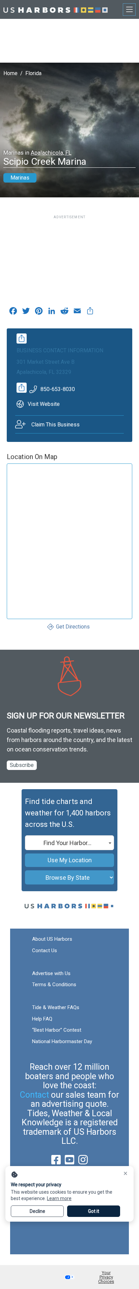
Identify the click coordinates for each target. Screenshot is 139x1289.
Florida (33, 73)
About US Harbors (52, 939)
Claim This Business (55, 424)
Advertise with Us (51, 973)
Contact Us (44, 950)
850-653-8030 (57, 389)
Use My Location (70, 860)
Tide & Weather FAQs (55, 1007)
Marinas (19, 177)
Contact (34, 1095)
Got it (93, 1211)
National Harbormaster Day (62, 1041)
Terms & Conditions (54, 984)
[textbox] (69, 843)
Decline (37, 1211)
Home (10, 73)
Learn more (59, 1198)
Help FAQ (42, 1019)
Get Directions (73, 626)
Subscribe (22, 765)
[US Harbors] (55, 9)
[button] (69, 1277)
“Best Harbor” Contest (56, 1030)
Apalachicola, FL (51, 152)
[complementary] (90, 312)
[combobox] (69, 842)
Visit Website (44, 404)
